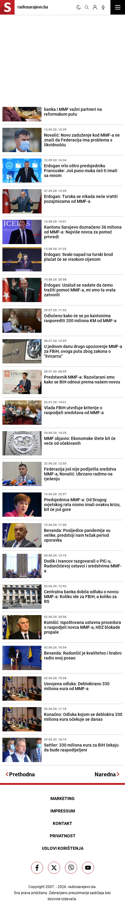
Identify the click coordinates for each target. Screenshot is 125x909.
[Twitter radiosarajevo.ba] (54, 868)
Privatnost (63, 836)
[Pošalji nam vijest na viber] (71, 868)
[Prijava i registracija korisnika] (95, 7)
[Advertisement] (45, 60)
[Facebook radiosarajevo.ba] (37, 868)
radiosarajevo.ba (82, 886)
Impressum (62, 811)
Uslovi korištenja (62, 848)
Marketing (62, 798)
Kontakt (62, 823)
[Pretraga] (87, 7)
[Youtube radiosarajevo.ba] (88, 868)
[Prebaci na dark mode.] (79, 7)
